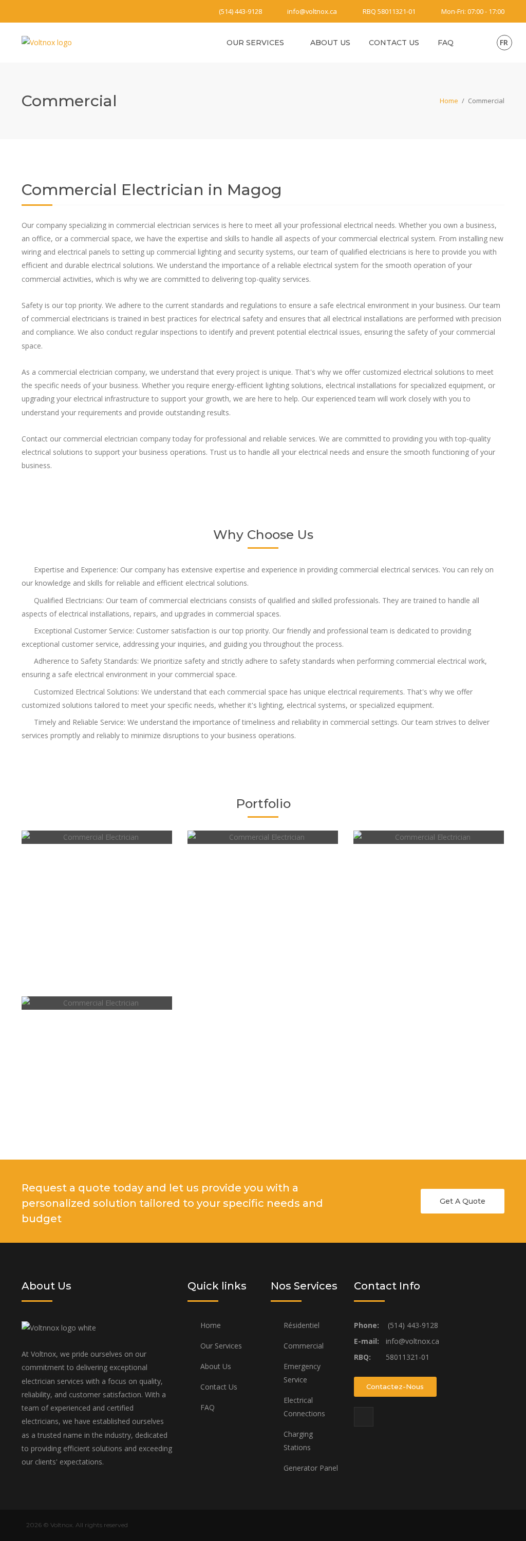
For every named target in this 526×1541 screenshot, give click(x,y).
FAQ (446, 42)
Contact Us (394, 42)
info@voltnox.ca (312, 11)
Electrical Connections (304, 1406)
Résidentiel (302, 1325)
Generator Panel (311, 1468)
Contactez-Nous (395, 1386)
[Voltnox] (47, 42)
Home (449, 100)
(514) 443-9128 (240, 11)
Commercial (304, 1346)
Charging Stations (298, 1440)
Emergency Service (302, 1372)
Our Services (255, 42)
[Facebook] (28, 11)
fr (504, 42)
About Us (330, 42)
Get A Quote (462, 1201)
